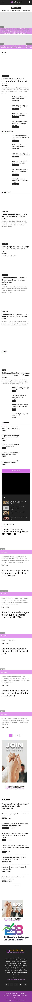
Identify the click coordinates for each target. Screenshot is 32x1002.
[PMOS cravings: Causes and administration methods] (6, 98)
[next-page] (20, 735)
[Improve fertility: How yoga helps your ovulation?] (6, 416)
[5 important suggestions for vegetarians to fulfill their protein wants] (16, 66)
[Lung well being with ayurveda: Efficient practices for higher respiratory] (6, 123)
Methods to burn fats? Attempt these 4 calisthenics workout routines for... (14, 280)
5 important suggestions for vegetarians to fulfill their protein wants (14, 81)
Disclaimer (25, 995)
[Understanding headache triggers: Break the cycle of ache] (26, 445)
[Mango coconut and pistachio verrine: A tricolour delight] (6, 116)
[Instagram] (11, 984)
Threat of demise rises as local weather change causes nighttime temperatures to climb (15, 847)
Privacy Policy (6, 995)
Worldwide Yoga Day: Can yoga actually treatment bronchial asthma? (20, 406)
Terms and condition (16, 995)
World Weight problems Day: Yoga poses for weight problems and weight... (15, 249)
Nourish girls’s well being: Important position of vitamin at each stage (20, 180)
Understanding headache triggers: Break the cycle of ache (15, 651)
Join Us (16, 997)
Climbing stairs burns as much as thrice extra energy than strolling (15, 315)
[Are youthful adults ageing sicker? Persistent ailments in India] (26, 463)
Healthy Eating (5, 75)
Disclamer (22, 993)
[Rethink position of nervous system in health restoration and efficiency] (16, 363)
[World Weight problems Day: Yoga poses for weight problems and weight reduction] (16, 237)
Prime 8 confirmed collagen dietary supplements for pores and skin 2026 (11, 436)
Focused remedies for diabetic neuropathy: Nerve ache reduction (15, 531)
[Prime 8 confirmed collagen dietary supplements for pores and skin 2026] (26, 436)
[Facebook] (7, 984)
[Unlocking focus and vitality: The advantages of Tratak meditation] (6, 388)
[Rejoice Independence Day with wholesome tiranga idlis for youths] (6, 106)
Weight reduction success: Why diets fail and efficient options (14, 215)
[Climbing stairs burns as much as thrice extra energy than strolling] (16, 304)
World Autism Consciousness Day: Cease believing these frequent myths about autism (15, 835)
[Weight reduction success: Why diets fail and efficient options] (16, 204)
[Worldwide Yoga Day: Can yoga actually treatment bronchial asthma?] (6, 406)
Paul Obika (4, 85)
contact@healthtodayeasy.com (16, 979)
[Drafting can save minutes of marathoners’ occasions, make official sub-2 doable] (13, 42)
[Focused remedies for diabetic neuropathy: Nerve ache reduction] (26, 429)
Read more (5, 565)
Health (2, 26)
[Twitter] (16, 984)
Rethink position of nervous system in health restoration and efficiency (16, 374)
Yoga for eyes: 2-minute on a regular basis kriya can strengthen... (19, 397)
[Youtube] (25, 984)
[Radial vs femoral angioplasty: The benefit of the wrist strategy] (26, 454)
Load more (15, 885)
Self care (4, 430)
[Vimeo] (20, 984)
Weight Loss (4, 211)
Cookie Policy (15, 993)
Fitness (3, 370)
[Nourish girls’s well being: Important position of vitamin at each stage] (6, 181)
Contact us (8, 993)
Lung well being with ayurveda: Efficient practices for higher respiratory (20, 123)
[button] (3, 2)
